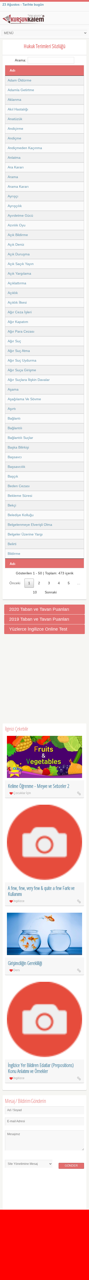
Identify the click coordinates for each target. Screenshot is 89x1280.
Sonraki (51, 592)
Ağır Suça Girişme (22, 370)
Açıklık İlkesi (17, 302)
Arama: (20, 60)
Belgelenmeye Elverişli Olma (30, 525)
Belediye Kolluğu (21, 515)
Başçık (13, 476)
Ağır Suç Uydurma (22, 360)
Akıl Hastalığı (18, 109)
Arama (13, 177)
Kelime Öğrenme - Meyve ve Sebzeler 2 (38, 786)
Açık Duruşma (19, 254)
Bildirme (14, 554)
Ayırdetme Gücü (20, 215)
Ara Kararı (16, 167)
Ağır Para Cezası (21, 331)
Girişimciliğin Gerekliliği (25, 963)
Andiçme (14, 138)
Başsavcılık (16, 467)
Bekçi (12, 505)
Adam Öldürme (19, 80)
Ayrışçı (13, 196)
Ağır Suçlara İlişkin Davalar (29, 380)
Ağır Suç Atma (19, 351)
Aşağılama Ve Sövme (24, 399)
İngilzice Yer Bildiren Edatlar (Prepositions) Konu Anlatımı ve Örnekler (41, 1068)
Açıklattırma (17, 283)
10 (35, 592)
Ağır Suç (14, 341)
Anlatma (14, 158)
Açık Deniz (16, 244)
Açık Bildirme (18, 235)
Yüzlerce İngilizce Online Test (38, 629)
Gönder (71, 1165)
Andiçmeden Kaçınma (25, 148)
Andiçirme (15, 129)
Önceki (14, 583)
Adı (12, 70)
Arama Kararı (18, 186)
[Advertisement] (44, 678)
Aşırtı (12, 409)
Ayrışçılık (15, 206)
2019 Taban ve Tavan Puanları (39, 619)
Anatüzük (15, 119)
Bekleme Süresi (20, 496)
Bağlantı (14, 418)
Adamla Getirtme (21, 90)
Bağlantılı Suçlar (20, 438)
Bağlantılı (15, 428)
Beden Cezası (19, 486)
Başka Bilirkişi (18, 447)
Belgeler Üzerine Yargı (25, 534)
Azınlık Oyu (16, 225)
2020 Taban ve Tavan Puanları (39, 609)
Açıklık (13, 293)
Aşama (13, 389)
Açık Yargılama (19, 273)
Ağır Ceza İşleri (20, 312)
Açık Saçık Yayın (21, 264)
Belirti (12, 544)
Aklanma (14, 100)
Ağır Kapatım (18, 322)
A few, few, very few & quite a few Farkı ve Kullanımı (41, 891)
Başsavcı (15, 457)
